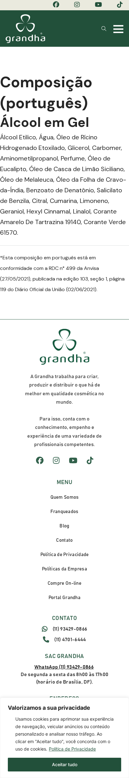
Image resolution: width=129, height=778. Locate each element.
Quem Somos (64, 497)
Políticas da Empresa (64, 569)
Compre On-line (64, 583)
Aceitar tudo (64, 764)
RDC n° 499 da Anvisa (74, 268)
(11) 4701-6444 (70, 639)
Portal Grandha (64, 597)
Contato (64, 540)
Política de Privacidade (72, 749)
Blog (64, 526)
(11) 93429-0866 (70, 629)
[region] (64, 738)
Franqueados (64, 511)
